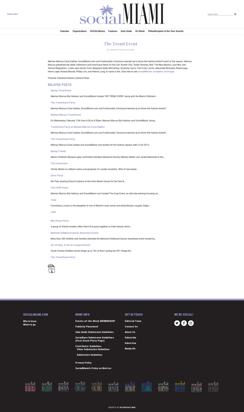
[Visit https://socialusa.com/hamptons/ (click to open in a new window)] (163, 386)
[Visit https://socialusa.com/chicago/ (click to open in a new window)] (80, 386)
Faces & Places (126, 50)
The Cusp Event (59, 163)
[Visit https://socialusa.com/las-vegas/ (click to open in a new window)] (196, 386)
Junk (53, 212)
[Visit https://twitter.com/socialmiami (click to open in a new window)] (177, 323)
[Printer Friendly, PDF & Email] (52, 268)
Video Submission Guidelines (93, 349)
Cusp (53, 200)
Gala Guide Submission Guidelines (94, 332)
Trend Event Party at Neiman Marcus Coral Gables (78, 127)
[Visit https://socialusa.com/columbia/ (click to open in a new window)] (97, 386)
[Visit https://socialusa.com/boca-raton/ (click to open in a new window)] (47, 386)
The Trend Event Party (63, 102)
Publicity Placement (86, 326)
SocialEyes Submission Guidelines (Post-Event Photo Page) (94, 339)
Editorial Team (133, 321)
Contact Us (131, 326)
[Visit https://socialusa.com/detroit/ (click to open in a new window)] (130, 386)
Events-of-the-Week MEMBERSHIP (95, 321)
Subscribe (12, 14)
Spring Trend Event (61, 90)
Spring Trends (58, 151)
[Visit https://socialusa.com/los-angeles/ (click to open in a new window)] (213, 386)
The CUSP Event (59, 187)
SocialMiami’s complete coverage (156, 71)
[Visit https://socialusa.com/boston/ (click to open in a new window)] (63, 386)
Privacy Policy (83, 362)
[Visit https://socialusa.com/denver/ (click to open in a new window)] (113, 386)
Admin (113, 50)
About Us (130, 332)
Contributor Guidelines (88, 346)
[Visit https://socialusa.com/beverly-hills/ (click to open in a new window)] (30, 386)
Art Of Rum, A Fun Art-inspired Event (70, 245)
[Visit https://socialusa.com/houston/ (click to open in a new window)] (180, 386)
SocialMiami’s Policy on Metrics (93, 368)
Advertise (130, 343)
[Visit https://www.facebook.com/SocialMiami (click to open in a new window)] (183, 323)
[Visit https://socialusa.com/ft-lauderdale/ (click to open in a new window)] (147, 386)
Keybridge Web (128, 407)
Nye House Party (60, 220)
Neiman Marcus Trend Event (66, 114)
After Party (57, 175)
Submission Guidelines (89, 355)
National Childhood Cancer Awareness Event (75, 233)
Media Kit (130, 348)
